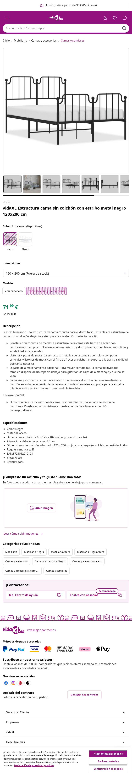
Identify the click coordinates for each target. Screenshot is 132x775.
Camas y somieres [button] (56, 570)
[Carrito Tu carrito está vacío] (125, 17)
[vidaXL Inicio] (55, 17)
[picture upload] (86, 508)
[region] (65, 761)
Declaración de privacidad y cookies (34, 765)
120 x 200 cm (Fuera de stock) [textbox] (27, 273)
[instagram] (13, 683)
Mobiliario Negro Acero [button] (90, 551)
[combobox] (66, 28)
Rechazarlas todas (108, 761)
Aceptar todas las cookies (108, 753)
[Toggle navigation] (7, 18)
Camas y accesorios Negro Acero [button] (23, 570)
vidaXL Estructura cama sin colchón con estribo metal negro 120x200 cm (64, 211)
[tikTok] (27, 683)
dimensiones (11, 263)
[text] (10, 308)
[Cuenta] (105, 17)
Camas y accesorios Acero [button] (87, 561)
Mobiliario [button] (11, 551)
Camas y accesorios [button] (16, 561)
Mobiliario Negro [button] (34, 551)
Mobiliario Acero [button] (60, 551)
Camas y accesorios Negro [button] (50, 561)
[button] (68, 5)
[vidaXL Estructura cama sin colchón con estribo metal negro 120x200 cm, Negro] (66, 111)
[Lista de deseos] (114, 17)
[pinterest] (20, 683)
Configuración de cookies (108, 768)
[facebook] (6, 683)
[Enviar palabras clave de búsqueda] (124, 28)
